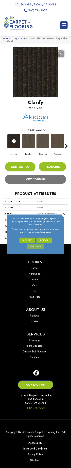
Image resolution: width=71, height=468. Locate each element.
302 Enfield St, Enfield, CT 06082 (35, 4)
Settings (35, 246)
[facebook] (36, 373)
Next (66, 141)
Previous (4, 141)
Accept (27, 240)
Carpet (22, 38)
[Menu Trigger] (64, 25)
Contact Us (20, 166)
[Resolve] (28, 141)
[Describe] (43, 141)
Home (5, 38)
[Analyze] (14, 141)
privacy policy (34, 229)
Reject (44, 240)
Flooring (14, 38)
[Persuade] (57, 141)
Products (31, 38)
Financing (52, 166)
